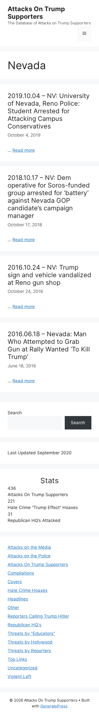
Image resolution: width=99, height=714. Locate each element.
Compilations (21, 573)
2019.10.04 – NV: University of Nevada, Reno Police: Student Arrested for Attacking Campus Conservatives (49, 111)
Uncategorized (23, 667)
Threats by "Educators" (31, 633)
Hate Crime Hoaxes (27, 590)
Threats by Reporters (29, 650)
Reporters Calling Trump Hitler (38, 616)
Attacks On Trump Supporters (36, 12)
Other (13, 607)
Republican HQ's (24, 624)
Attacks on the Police (29, 555)
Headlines (18, 599)
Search (15, 412)
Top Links (17, 659)
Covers (15, 581)
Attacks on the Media (29, 547)
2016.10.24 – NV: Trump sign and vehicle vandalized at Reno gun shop (49, 275)
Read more (23, 150)
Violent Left (19, 676)
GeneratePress (54, 706)
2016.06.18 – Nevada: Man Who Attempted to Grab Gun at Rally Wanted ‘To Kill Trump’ (49, 345)
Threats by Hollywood (30, 642)
